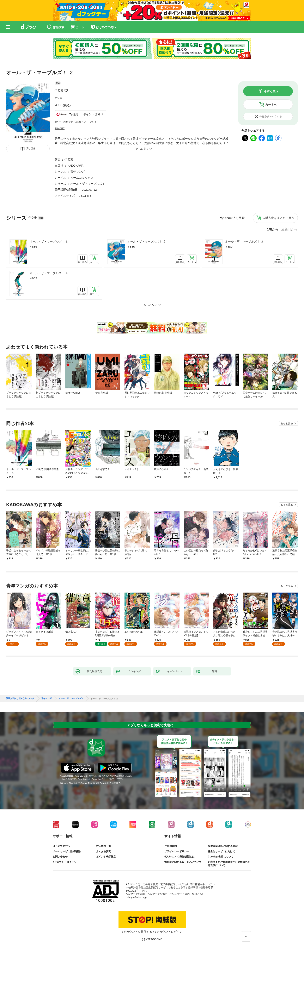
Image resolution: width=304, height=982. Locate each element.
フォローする (66, 91)
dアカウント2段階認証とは (179, 856)
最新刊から (289, 229)
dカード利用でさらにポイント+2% (74, 121)
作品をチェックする (271, 116)
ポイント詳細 (92, 114)
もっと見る (287, 423)
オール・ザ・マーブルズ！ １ (49, 241)
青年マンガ (77, 171)
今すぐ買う (271, 91)
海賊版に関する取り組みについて (183, 862)
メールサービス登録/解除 (67, 851)
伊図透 (59, 90)
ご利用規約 (170, 846)
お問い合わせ (60, 856)
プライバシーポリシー (176, 851)
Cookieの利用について (220, 856)
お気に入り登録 (234, 217)
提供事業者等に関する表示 (223, 846)
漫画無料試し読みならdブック (20, 698)
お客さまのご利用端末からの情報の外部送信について (229, 864)
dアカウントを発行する (137, 931)
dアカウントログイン (65, 862)
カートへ (271, 104)
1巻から (273, 229)
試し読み (31, 148)
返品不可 (60, 128)
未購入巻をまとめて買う (278, 217)
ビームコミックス (81, 177)
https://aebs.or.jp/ (137, 897)
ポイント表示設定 (106, 856)
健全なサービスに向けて (221, 851)
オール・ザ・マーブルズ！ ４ (49, 273)
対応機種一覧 (103, 846)
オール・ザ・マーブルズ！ (87, 183)
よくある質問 (103, 851)
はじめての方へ (61, 846)
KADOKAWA (75, 165)
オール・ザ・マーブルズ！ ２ (146, 241)
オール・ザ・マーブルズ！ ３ (244, 241)
